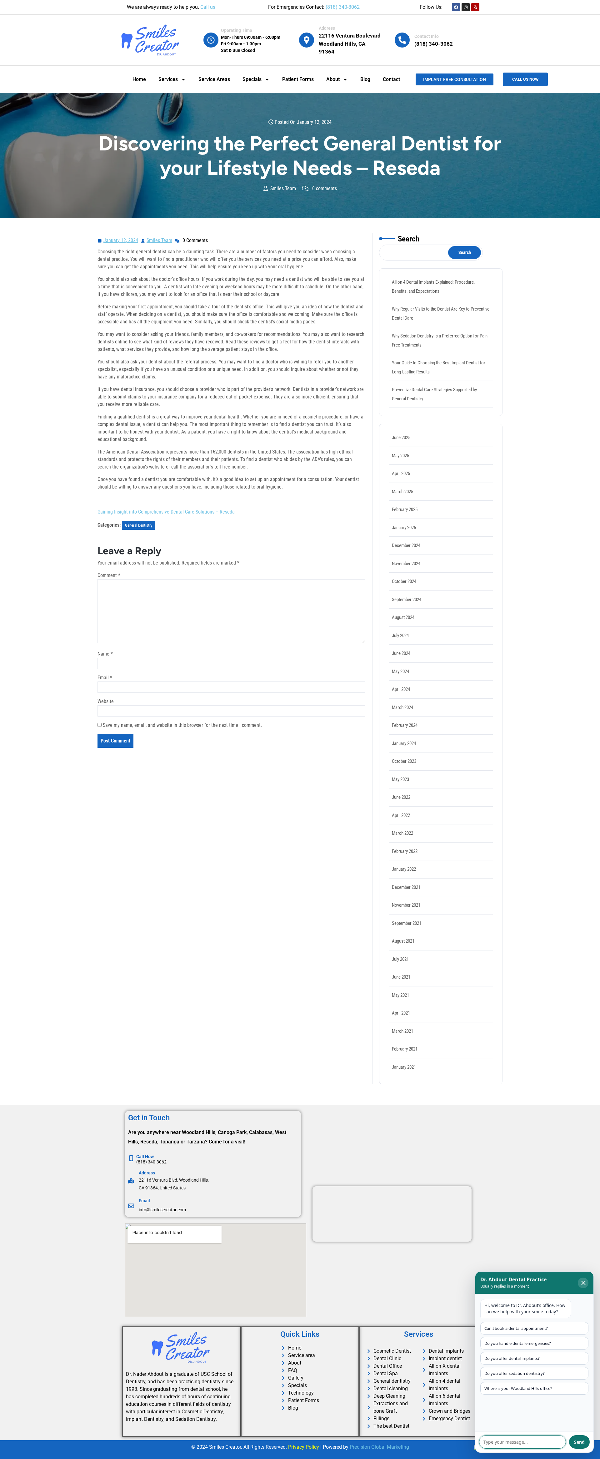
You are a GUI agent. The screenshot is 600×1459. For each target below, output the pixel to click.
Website (106, 701)
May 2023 (400, 779)
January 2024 (404, 743)
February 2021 (405, 1049)
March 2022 (402, 833)
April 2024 (401, 689)
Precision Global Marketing (379, 1447)
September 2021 (406, 923)
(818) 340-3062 (343, 7)
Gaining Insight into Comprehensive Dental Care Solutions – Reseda (166, 512)
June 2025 (401, 437)
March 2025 (402, 491)
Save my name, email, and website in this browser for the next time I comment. (182, 725)
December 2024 (406, 545)
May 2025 (400, 455)
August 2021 (403, 941)
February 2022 (405, 851)
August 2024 (403, 617)
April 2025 (401, 473)
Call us (207, 7)
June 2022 (401, 797)
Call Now (145, 1156)
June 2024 (401, 653)
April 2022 (401, 815)
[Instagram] (466, 7)
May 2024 (400, 671)
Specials (252, 79)
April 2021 (401, 1013)
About (333, 79)
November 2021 (406, 905)
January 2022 (404, 869)
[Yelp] (475, 7)
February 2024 (405, 725)
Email (105, 678)
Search (408, 238)
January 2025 (404, 527)
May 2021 (400, 995)
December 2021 (406, 887)
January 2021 (404, 1067)
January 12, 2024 (121, 239)
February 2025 (405, 509)
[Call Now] (131, 1158)
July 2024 (400, 635)
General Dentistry (138, 525)
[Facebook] (456, 7)
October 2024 (404, 581)
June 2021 (401, 977)
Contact (391, 79)
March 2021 (402, 1031)
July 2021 (400, 959)
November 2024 (406, 563)
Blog (365, 79)
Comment (109, 575)
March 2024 (402, 707)
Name (105, 654)
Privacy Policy (303, 1447)
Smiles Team (160, 239)
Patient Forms (298, 79)
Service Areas (214, 79)
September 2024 (406, 599)
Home (139, 79)
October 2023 (404, 761)
